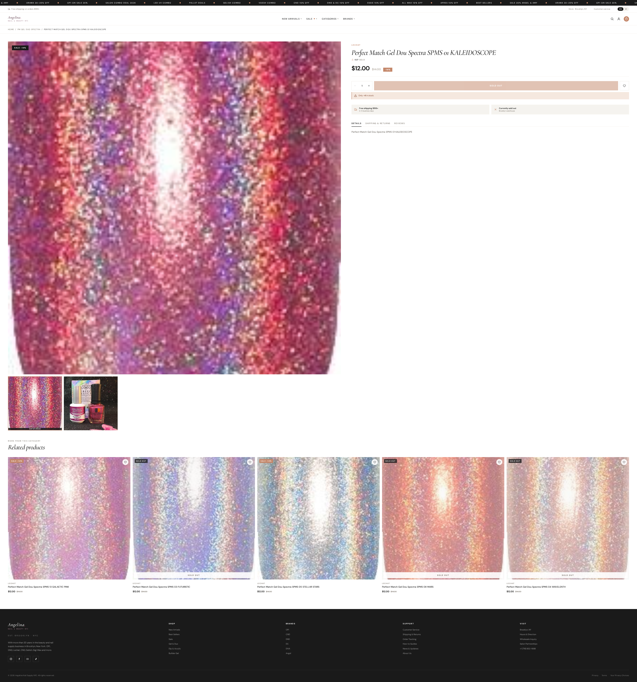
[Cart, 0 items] (626, 19)
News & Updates (410, 648)
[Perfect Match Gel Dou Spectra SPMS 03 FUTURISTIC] (194, 518)
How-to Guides (410, 644)
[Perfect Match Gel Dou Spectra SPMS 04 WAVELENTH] (568, 518)
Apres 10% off (344, 3)
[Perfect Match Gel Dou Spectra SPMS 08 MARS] (443, 518)
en (620, 9)
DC (287, 644)
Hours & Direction (528, 634)
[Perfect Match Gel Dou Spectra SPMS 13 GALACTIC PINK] (69, 518)
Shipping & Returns (377, 123)
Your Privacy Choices (619, 675)
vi (626, 9)
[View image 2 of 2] (91, 403)
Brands (349, 18)
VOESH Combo (161, 3)
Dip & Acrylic (175, 648)
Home (11, 29)
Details (356, 123)
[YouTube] (28, 659)
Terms (604, 675)
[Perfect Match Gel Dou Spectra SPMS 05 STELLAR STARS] (318, 518)
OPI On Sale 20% (501, 3)
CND (288, 634)
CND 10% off (196, 3)
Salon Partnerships (528, 644)
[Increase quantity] (369, 85)
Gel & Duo (173, 644)
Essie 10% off (270, 3)
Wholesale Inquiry (528, 639)
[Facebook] (19, 659)
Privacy (595, 675)
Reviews (399, 123)
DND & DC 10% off (233, 3)
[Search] (612, 19)
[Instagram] (11, 659)
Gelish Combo (126, 3)
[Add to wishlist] (624, 85)
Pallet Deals (92, 3)
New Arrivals (292, 18)
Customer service (602, 9)
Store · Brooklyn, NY (578, 9)
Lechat (356, 45)
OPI (287, 629)
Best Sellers (378, 3)
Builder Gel (174, 653)
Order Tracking (409, 639)
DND (288, 639)
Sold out (496, 85)
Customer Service (411, 629)
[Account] (618, 19)
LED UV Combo (57, 3)
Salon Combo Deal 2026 (544, 3)
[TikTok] (36, 659)
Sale (311, 18)
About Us (407, 653)
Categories (330, 18)
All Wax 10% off (307, 3)
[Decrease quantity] (355, 85)
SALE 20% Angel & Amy (418, 3)
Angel (288, 653)
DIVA (288, 648)
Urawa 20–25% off (461, 3)
